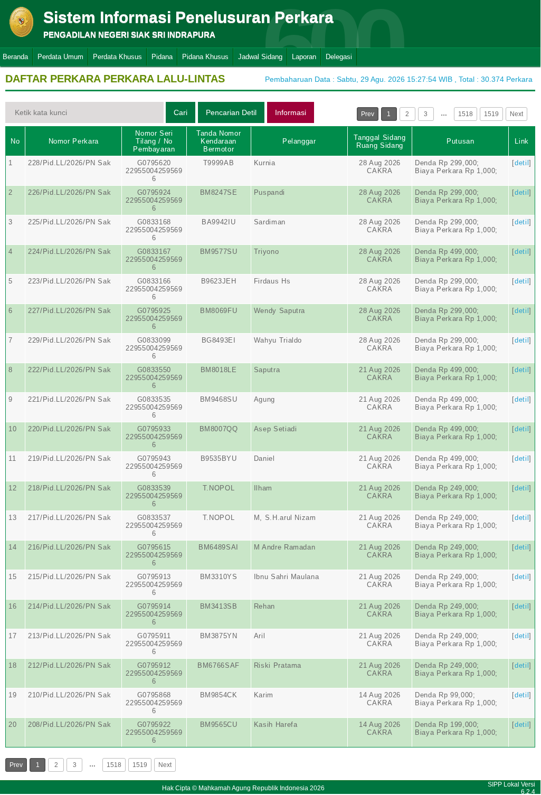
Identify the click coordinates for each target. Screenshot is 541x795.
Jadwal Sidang (260, 57)
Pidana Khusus (205, 57)
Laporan (304, 57)
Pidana (162, 57)
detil (522, 163)
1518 (465, 114)
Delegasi (339, 57)
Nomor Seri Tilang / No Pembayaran (154, 141)
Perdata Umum (60, 57)
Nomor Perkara (74, 141)
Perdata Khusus (117, 57)
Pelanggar (299, 141)
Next (516, 114)
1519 (491, 114)
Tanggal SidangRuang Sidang (379, 141)
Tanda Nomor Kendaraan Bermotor (218, 141)
